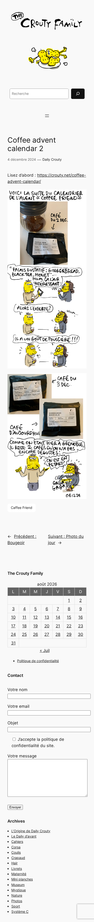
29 (69, 634)
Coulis (16, 852)
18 (24, 626)
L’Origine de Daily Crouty (30, 831)
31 (13, 643)
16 (80, 617)
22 (69, 626)
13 (47, 617)
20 (46, 626)
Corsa (15, 847)
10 (13, 617)
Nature (16, 895)
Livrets (16, 869)
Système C (19, 911)
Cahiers (17, 841)
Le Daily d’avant (23, 836)
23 (80, 626)
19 (35, 626)
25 (24, 634)
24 (13, 634)
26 (35, 634)
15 (69, 617)
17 (13, 626)
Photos (16, 901)
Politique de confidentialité (38, 661)
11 (24, 617)
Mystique (18, 890)
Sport (15, 906)
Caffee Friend (21, 508)
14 (58, 617)
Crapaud (18, 858)
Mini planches (22, 879)
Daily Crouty (52, 159)
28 (57, 634)
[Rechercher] (78, 94)
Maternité (18, 874)
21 (58, 626)
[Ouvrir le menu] (47, 116)
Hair (14, 863)
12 (35, 617)
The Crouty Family (25, 573)
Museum (18, 885)
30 (80, 634)
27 (46, 634)
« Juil (45, 650)
